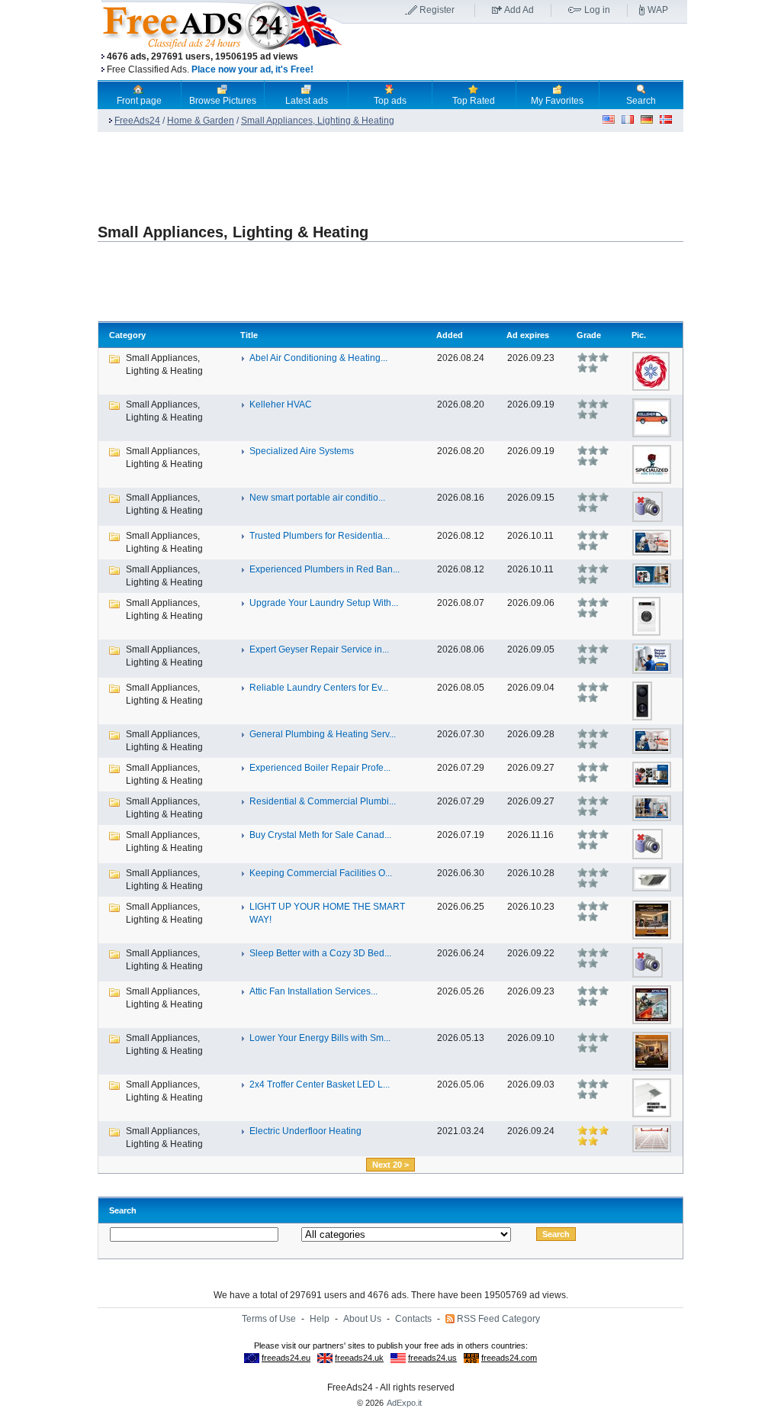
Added (449, 335)
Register (437, 10)
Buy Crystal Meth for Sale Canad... (320, 835)
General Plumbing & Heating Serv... (322, 734)
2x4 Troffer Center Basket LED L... (319, 1084)
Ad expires (527, 335)
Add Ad (519, 10)
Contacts (413, 1318)
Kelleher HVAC (280, 404)
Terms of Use (269, 1318)
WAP (658, 10)
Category (127, 335)
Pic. (639, 335)
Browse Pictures (222, 100)
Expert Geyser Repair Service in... (319, 649)
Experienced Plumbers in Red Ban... (324, 569)
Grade (589, 335)
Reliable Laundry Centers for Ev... (318, 687)
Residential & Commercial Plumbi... (322, 801)
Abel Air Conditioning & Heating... (318, 358)
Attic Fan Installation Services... (313, 991)
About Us (362, 1318)
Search (641, 100)
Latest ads (306, 100)
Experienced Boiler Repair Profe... (319, 767)
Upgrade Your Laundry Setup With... (323, 603)
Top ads (390, 100)
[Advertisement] (515, 53)
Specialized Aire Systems (301, 451)
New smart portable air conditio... (317, 497)
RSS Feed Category (498, 1318)
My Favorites (557, 100)
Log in (597, 10)
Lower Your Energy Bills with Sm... (319, 1038)
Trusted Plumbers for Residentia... (319, 535)
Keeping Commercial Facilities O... (320, 873)
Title (249, 335)
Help (319, 1318)
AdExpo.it (404, 1402)
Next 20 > (390, 1164)
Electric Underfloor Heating (305, 1131)
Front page (139, 100)
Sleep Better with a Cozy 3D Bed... (320, 953)
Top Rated (473, 100)
